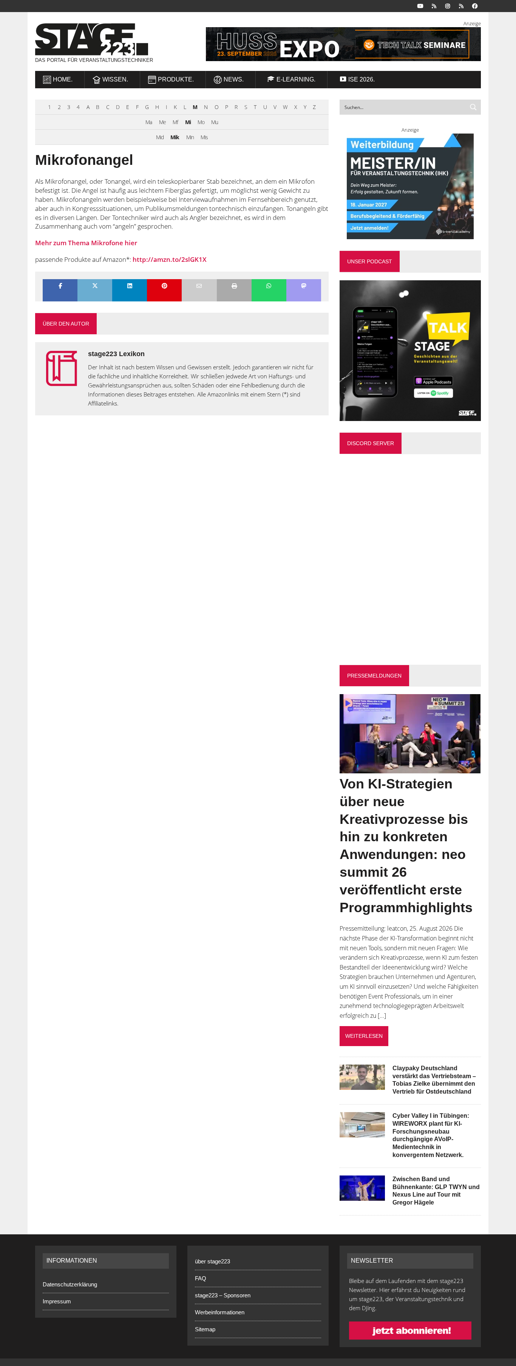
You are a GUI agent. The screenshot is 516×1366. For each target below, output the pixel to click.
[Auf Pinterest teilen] (164, 286)
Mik (174, 137)
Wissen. (115, 79)
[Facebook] (475, 5)
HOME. (63, 79)
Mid (160, 137)
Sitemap (205, 1329)
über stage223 (212, 1261)
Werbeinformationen (219, 1312)
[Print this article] (234, 286)
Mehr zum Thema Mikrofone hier (86, 242)
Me (162, 122)
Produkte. (176, 79)
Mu (214, 122)
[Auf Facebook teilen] (60, 286)
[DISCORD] (434, 5)
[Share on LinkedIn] (129, 286)
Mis (204, 137)
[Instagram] (448, 5)
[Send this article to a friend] (199, 286)
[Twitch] (461, 5)
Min (190, 137)
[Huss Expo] (334, 44)
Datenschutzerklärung (70, 1284)
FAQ (200, 1278)
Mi (188, 122)
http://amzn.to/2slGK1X (170, 259)
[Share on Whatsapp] (269, 286)
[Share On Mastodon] (303, 286)
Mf (175, 122)
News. (234, 79)
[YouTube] (420, 5)
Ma (148, 122)
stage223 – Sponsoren (222, 1295)
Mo (201, 122)
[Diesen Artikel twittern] (94, 286)
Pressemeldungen (374, 676)
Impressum (57, 1301)
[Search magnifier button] (473, 107)
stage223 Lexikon (116, 354)
